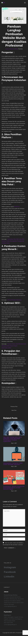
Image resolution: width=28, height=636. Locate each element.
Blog (16, 48)
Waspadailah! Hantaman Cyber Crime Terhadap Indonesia (13, 463)
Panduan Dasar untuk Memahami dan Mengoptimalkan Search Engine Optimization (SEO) (14, 345)
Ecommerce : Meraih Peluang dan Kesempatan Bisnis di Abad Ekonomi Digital (13, 487)
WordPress (17, 206)
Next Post (14, 410)
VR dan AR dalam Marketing (14, 299)
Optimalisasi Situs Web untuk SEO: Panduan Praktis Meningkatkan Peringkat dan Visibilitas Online (13, 241)
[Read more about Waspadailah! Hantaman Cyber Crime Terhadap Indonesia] (14, 454)
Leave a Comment (10, 48)
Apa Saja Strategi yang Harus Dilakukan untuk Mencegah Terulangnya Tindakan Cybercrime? (12, 439)
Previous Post (14, 406)
